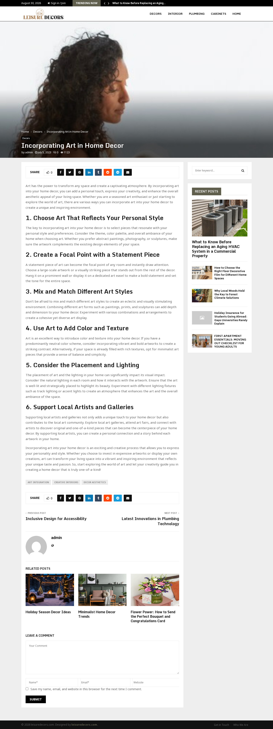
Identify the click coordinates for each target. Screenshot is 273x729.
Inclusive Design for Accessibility (56, 518)
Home (236, 13)
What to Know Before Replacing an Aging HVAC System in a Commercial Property (216, 249)
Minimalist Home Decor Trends (97, 614)
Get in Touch (221, 725)
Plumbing (197, 13)
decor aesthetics (95, 482)
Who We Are (240, 725)
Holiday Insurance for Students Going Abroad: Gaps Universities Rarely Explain (230, 318)
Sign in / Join (58, 3)
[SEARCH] (242, 170)
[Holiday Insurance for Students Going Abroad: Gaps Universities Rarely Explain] (202, 318)
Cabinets (218, 13)
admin (29, 152)
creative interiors (66, 482)
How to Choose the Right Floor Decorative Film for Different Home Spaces (230, 273)
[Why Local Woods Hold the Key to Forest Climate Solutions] (202, 295)
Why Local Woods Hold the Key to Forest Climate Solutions (229, 294)
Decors (155, 13)
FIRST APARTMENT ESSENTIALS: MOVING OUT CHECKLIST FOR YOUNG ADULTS (230, 341)
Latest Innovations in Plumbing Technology (150, 521)
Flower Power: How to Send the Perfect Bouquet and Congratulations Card (153, 616)
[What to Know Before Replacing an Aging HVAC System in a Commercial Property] (219, 218)
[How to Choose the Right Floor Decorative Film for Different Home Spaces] (202, 272)
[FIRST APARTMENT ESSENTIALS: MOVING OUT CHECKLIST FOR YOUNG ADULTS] (202, 341)
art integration (38, 482)
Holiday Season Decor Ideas (48, 612)
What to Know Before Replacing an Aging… (139, 3)
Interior (175, 13)
